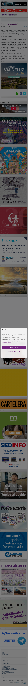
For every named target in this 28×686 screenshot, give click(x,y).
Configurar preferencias (14, 351)
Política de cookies (6, 342)
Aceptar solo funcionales (14, 355)
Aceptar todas (14, 347)
